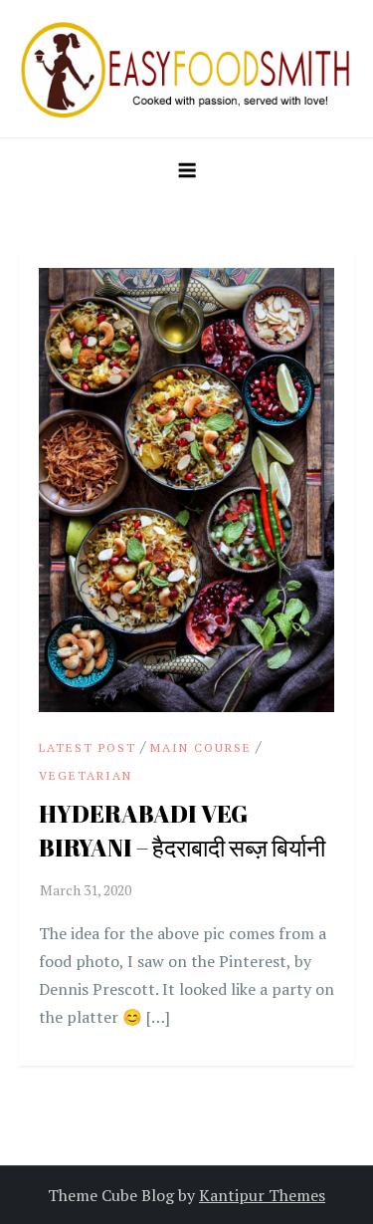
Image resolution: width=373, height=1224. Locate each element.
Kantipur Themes (262, 1195)
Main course (201, 747)
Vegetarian (85, 775)
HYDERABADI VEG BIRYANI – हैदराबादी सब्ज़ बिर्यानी (182, 830)
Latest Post (87, 747)
